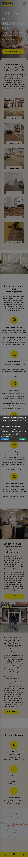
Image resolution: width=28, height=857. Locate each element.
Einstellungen (5, 439)
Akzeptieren (23, 439)
